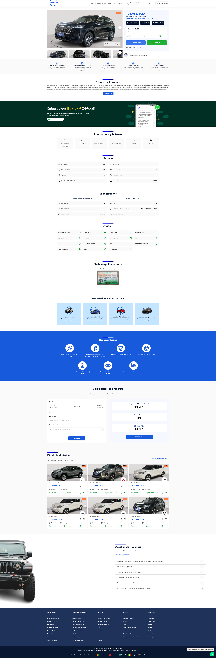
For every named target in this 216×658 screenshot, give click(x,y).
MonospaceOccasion (79, 627)
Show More (107, 93)
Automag (151, 637)
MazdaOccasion (52, 627)
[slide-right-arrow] (85, 472)
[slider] (49, 412)
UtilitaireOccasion (78, 640)
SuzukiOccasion (52, 637)
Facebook (151, 618)
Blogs (99, 627)
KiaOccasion (51, 624)
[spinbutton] (75, 429)
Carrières (126, 631)
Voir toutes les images (113, 44)
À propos (125, 621)
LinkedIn (150, 634)
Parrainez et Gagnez (129, 627)
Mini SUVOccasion (78, 624)
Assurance (101, 634)
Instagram (151, 621)
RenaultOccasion (52, 634)
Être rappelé (139, 437)
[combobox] (76, 420)
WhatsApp (158, 42)
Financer (100, 631)
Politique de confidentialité (131, 637)
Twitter (150, 627)
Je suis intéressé (136, 42)
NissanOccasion (52, 631)
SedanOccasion (77, 637)
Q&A (124, 624)
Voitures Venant (102, 621)
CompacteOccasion (78, 621)
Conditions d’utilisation (130, 634)
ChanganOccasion (53, 618)
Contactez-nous (128, 618)
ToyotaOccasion (52, 640)
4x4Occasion (76, 618)
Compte (100, 637)
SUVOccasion (76, 634)
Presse (100, 640)
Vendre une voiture (103, 624)
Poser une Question (122, 555)
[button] (100, 428)
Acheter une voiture (104, 618)
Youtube (150, 631)
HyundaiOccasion (52, 621)
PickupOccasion (77, 631)
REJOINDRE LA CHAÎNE (56, 119)
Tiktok (150, 624)
